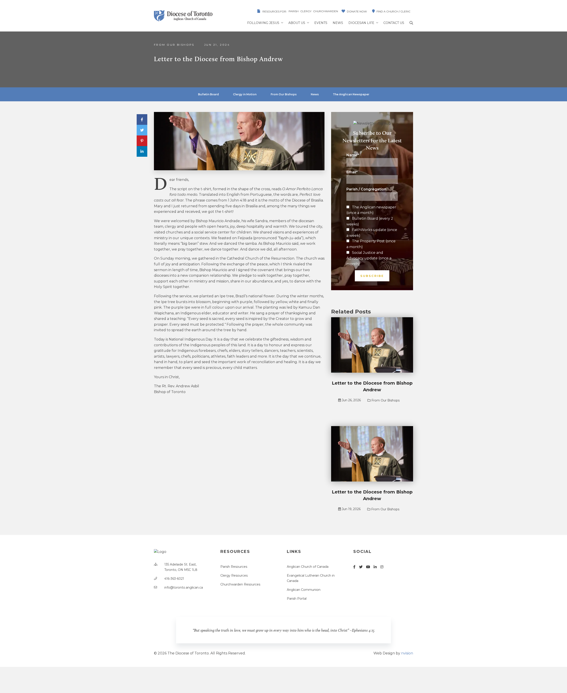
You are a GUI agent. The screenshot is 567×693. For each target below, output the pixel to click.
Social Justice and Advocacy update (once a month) (368, 258)
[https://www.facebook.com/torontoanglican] (354, 567)
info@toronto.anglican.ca (183, 587)
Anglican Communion (303, 590)
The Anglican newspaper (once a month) (371, 210)
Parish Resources (233, 567)
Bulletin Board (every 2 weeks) (369, 221)
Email (352, 172)
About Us (296, 23)
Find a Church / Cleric (393, 11)
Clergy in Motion (244, 94)
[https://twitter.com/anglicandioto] (361, 567)
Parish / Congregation (366, 189)
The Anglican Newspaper (351, 94)
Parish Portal (297, 599)
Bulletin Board (208, 94)
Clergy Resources (234, 576)
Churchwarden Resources (240, 584)
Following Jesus (263, 23)
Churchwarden (325, 11)
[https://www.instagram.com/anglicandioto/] (381, 567)
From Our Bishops (174, 44)
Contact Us (393, 23)
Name (352, 155)
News (338, 23)
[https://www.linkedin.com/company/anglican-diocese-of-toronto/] (375, 567)
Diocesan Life (361, 23)
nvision (407, 653)
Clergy (305, 11)
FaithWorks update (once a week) (371, 233)
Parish (294, 11)
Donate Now (357, 11)
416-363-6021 (174, 579)
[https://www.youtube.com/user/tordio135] (368, 567)
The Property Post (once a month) (371, 244)
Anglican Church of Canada (307, 567)
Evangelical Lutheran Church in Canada (311, 578)
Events (320, 23)
